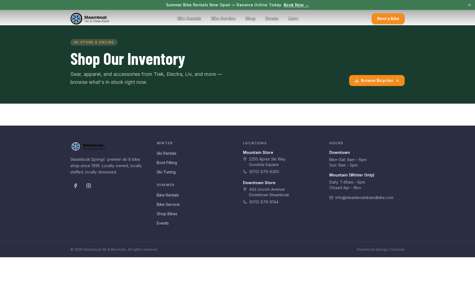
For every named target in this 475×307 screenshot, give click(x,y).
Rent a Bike (388, 18)
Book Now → (296, 4)
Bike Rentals (189, 18)
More (293, 18)
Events (272, 18)
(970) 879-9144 (263, 202)
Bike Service (223, 18)
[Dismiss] (469, 5)
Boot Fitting (167, 162)
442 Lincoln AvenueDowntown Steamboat (269, 192)
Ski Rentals (166, 153)
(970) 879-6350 (264, 171)
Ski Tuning (166, 172)
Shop (250, 18)
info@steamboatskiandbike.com (364, 197)
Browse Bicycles (377, 80)
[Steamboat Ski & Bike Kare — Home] (89, 19)
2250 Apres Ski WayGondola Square (267, 162)
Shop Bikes (167, 213)
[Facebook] (75, 186)
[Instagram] (88, 186)
